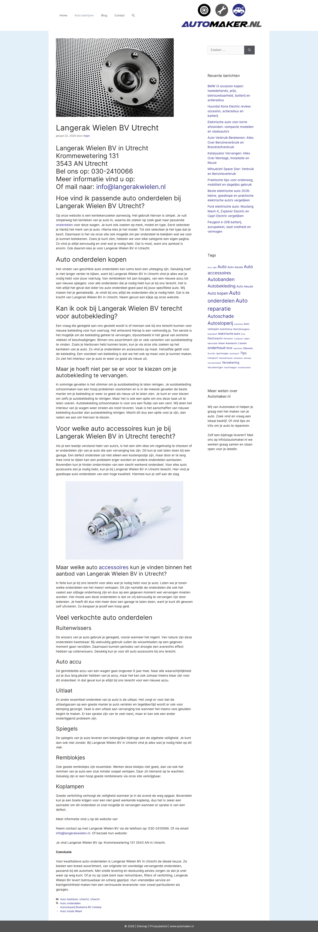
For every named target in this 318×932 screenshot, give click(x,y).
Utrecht (84, 899)
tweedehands (226, 358)
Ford (243, 334)
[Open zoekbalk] (133, 15)
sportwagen (222, 353)
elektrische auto (229, 333)
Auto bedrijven (84, 15)
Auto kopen (218, 293)
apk (215, 267)
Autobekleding (222, 285)
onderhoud (216, 348)
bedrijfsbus (226, 329)
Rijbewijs (248, 348)
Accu (210, 267)
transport (213, 358)
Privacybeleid (158, 926)
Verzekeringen (215, 367)
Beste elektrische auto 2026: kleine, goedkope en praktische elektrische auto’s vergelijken (231, 195)
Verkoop (247, 358)
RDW (229, 348)
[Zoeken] (249, 50)
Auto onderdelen (70, 903)
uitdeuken (238, 358)
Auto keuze (244, 286)
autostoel (238, 324)
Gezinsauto (215, 338)
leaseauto (231, 343)
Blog (104, 15)
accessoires (114, 567)
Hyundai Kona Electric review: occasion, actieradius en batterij (229, 111)
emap (143, 926)
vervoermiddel (214, 363)
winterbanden (244, 367)
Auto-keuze (235, 267)
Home (63, 15)
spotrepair (234, 353)
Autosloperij (220, 323)
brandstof (212, 334)
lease (221, 343)
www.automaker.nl (182, 926)
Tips (243, 353)
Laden (247, 338)
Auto (222, 266)
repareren (237, 348)
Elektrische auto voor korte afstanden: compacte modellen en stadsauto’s (231, 126)
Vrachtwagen (230, 367)
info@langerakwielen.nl (131, 186)
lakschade (213, 343)
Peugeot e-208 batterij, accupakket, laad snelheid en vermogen (229, 226)
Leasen (242, 343)
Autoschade (221, 316)
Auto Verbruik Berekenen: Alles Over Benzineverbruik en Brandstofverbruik (231, 142)
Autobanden (221, 279)
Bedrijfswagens (241, 329)
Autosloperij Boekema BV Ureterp (81, 907)
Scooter (211, 353)
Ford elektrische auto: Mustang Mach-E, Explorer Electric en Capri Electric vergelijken (230, 211)
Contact (119, 15)
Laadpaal (238, 338)
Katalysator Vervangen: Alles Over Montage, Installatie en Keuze (229, 158)
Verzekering (230, 362)
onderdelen (64, 225)
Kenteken (228, 338)
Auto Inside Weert (71, 911)
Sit (138, 926)
